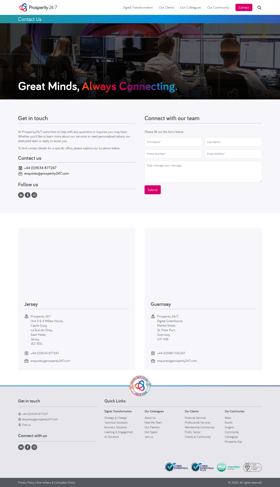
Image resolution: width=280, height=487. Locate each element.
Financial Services (195, 418)
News (228, 418)
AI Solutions (111, 437)
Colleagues (231, 437)
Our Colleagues (190, 7)
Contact (244, 7)
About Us (150, 418)
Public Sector (193, 432)
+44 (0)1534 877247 (40, 167)
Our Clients (166, 7)
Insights (229, 427)
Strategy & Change (115, 418)
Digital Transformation (138, 7)
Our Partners (152, 427)
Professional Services (197, 422)
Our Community (218, 7)
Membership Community (199, 427)
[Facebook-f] (27, 195)
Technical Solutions (116, 422)
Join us (149, 437)
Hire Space (151, 432)
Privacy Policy (26, 482)
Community (232, 432)
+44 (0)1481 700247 (171, 353)
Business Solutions (115, 427)
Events (229, 422)
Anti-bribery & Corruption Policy (56, 482)
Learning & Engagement (118, 432)
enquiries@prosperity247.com (46, 173)
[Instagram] (34, 195)
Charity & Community (198, 437)
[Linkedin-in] (21, 195)
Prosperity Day (233, 441)
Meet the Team (153, 422)
